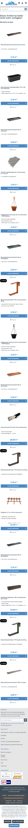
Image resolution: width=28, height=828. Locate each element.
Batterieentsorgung (2, 752)
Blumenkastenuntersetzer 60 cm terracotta (11, 385)
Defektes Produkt (2, 756)
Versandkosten (5, 789)
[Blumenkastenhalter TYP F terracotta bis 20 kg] (14, 289)
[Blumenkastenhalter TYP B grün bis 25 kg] (14, 629)
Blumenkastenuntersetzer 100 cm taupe (13, 682)
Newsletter (3, 735)
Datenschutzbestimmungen (15, 723)
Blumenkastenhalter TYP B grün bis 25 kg (13, 640)
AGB (2, 763)
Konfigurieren (14, 825)
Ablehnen (8, 821)
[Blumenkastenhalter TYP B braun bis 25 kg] (14, 459)
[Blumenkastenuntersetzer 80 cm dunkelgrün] (14, 544)
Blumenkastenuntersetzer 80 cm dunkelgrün (11, 555)
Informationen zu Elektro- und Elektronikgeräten (13, 732)
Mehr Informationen (21, 817)
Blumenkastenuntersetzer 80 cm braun (13, 45)
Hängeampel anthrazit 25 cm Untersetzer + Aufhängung (13, 343)
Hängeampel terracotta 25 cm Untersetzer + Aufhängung (14, 215)
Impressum (2, 766)
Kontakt (3, 738)
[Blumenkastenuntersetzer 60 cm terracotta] (14, 374)
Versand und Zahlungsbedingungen (10, 741)
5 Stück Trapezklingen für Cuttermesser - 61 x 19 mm (13, 173)
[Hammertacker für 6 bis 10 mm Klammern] (14, 416)
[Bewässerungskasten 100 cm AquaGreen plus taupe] (14, 586)
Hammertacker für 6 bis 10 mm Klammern (14, 427)
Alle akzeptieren (18, 821)
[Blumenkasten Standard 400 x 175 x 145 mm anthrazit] (14, 76)
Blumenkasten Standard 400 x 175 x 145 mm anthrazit (13, 88)
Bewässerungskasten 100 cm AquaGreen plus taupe (13, 598)
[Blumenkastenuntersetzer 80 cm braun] (14, 34)
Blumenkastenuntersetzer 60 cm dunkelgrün (11, 258)
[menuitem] (2, 3)
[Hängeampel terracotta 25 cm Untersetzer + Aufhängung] (14, 204)
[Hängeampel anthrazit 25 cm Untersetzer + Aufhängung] (14, 331)
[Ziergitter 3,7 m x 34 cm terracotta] (14, 501)
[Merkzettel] (19, 3)
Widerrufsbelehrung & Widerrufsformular (12, 744)
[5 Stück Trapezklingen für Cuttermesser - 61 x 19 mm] (14, 161)
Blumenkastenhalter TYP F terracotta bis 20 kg (13, 300)
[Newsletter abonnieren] (25, 720)
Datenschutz (2, 760)
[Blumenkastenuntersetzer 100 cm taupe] (14, 671)
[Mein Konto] (22, 3)
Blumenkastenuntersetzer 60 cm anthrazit (11, 130)
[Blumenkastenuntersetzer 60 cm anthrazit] (14, 119)
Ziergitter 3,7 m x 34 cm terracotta (11, 512)
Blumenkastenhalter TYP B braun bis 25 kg (14, 470)
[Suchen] (26, 9)
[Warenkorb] (25, 3)
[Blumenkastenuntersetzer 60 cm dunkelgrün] (14, 246)
